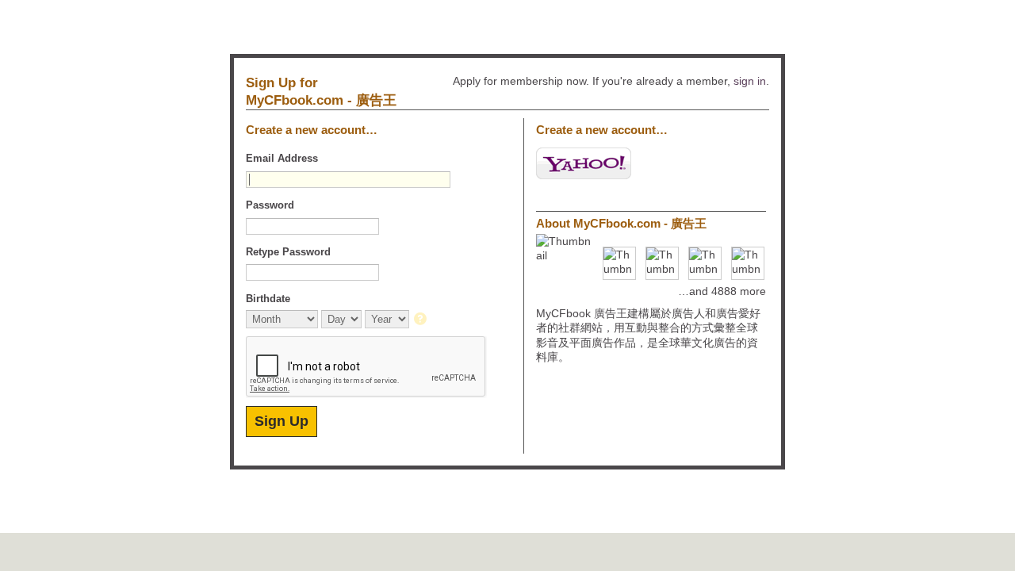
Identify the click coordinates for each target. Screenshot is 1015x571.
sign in (749, 81)
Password (270, 205)
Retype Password (288, 252)
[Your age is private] (421, 320)
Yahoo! (583, 163)
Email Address (282, 158)
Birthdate (268, 299)
